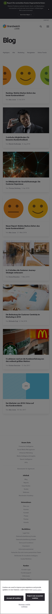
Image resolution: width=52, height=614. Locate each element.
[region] (24, 597)
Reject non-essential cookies (35, 597)
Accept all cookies (14, 598)
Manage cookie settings (24, 606)
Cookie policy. (37, 590)
